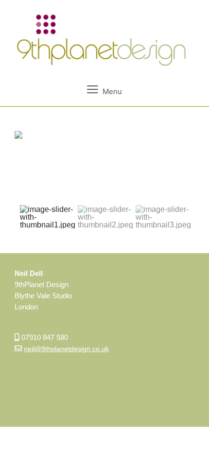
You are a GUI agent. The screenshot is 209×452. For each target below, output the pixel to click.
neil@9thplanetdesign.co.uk (66, 348)
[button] (47, 216)
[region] (104, 182)
